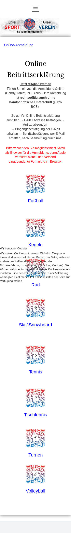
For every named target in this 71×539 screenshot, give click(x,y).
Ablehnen (31, 288)
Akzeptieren (11, 288)
